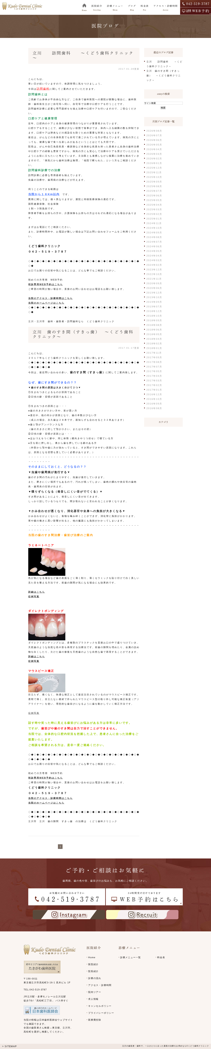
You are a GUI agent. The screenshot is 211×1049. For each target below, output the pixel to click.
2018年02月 (154, 343)
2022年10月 (154, 274)
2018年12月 (154, 311)
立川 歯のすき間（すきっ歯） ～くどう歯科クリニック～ (163, 75)
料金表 (161, 957)
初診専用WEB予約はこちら (45, 284)
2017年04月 (154, 376)
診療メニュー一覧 (130, 957)
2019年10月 (154, 297)
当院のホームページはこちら (46, 303)
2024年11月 (154, 223)
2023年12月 (154, 269)
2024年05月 (154, 251)
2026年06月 (154, 140)
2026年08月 (154, 130)
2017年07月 (154, 366)
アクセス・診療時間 (100, 985)
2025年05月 (154, 200)
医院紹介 (93, 964)
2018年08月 (154, 325)
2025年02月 (154, 214)
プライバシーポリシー (101, 1013)
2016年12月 (154, 394)
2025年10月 (154, 177)
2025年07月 (154, 191)
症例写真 (33, 596)
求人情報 (93, 999)
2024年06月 (154, 246)
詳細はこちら (36, 592)
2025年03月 (154, 209)
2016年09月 (154, 403)
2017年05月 (154, 371)
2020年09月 (154, 283)
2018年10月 (154, 315)
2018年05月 (154, 334)
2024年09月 (154, 232)
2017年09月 (154, 357)
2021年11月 (154, 278)
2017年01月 (154, 389)
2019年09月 (154, 302)
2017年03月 (154, 380)
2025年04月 (154, 204)
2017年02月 (154, 385)
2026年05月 (154, 144)
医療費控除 (94, 1019)
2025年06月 (154, 195)
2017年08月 (154, 362)
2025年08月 (154, 186)
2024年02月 (154, 265)
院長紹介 (93, 971)
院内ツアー (94, 992)
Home (91, 957)
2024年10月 (154, 228)
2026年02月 (154, 158)
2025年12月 (154, 167)
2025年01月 (154, 218)
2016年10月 (154, 399)
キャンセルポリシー (100, 1006)
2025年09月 (154, 181)
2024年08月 (154, 237)
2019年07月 (154, 306)
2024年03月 (154, 260)
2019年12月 (154, 292)
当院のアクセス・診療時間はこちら (50, 298)
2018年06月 (154, 329)
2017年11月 (154, 352)
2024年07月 (154, 241)
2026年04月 (154, 149)
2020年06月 (154, 288)
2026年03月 (154, 154)
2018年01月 (154, 348)
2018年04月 (154, 339)
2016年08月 (154, 408)
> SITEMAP (9, 1046)
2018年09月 (154, 320)
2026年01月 (154, 163)
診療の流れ (94, 978)
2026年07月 (154, 135)
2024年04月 (154, 255)
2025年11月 (154, 172)
